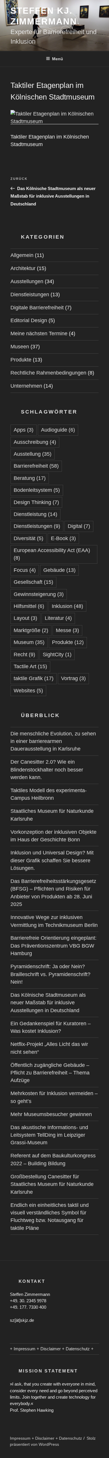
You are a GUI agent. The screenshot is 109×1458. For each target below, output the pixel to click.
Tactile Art (30, 666)
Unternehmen (26, 386)
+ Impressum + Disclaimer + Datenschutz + (52, 1348)
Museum (29, 642)
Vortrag (73, 678)
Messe (67, 630)
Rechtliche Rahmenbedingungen (48, 373)
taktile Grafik (33, 678)
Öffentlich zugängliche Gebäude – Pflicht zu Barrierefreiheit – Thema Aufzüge (50, 1072)
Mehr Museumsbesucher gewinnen (51, 1114)
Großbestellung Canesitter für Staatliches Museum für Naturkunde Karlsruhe (52, 1184)
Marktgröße (31, 630)
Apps (23, 430)
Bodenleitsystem (37, 490)
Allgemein (21, 255)
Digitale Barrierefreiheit (37, 308)
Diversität (28, 538)
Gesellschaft (33, 582)
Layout (25, 618)
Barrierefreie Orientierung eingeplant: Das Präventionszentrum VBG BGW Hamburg (53, 945)
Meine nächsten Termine (38, 333)
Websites (28, 690)
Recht (24, 654)
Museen (19, 347)
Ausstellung (32, 454)
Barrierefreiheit (36, 466)
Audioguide (58, 430)
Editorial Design (28, 320)
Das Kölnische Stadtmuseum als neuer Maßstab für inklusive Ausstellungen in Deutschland (48, 1002)
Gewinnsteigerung (39, 594)
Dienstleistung (35, 514)
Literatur (58, 618)
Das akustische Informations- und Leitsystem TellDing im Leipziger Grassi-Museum (49, 1135)
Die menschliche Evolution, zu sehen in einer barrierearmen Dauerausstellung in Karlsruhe (53, 741)
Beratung (30, 478)
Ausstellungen (26, 281)
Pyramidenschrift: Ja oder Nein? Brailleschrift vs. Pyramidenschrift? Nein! (50, 974)
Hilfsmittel (29, 606)
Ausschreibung (35, 442)
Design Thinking (36, 502)
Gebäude (59, 570)
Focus (25, 570)
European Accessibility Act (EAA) (52, 554)
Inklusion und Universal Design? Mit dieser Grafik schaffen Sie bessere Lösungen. (52, 860)
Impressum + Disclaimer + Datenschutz (46, 1438)
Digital (79, 526)
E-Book (63, 538)
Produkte (20, 360)
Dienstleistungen (29, 294)
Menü (57, 58)
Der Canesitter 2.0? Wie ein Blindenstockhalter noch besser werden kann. (46, 769)
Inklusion (67, 606)
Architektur (22, 268)
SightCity (57, 654)
